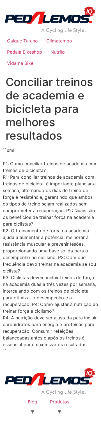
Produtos (59, 402)
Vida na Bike (20, 63)
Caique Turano (22, 41)
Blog (32, 402)
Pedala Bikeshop (24, 52)
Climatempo (59, 41)
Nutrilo (57, 52)
